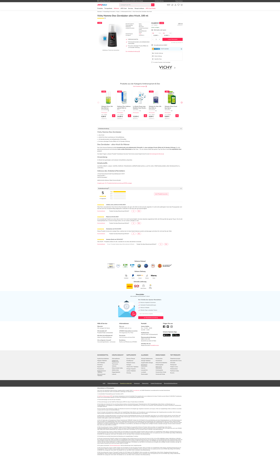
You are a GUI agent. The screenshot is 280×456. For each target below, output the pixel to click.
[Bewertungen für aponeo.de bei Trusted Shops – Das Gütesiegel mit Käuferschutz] (111, 265)
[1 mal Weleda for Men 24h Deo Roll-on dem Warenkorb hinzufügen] (161, 115)
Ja (133, 211)
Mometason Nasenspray (144, 365)
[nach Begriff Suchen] (152, 4)
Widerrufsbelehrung (112, 383)
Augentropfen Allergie (147, 362)
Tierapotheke (108, 8)
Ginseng (129, 373)
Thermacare (115, 364)
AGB (104, 383)
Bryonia (172, 373)
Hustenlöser (159, 360)
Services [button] (130, 8)
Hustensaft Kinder (160, 374)
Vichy (140, 33)
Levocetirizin (144, 370)
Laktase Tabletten (131, 371)
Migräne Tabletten (102, 360)
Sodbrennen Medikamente (115, 361)
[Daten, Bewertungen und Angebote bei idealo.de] (146, 266)
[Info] (181, 49)
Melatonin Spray (131, 362)
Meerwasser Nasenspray (159, 367)
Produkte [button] (100, 8)
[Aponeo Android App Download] (176, 335)
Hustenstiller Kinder (161, 372)
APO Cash (124, 8)
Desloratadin (144, 374)
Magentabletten (116, 372)
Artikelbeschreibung (103, 128)
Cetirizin (143, 368)
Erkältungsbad (159, 365)
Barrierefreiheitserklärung (170, 383)
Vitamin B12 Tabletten (132, 367)
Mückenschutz (174, 369)
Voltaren (114, 366)
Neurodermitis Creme (175, 360)
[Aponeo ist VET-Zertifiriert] (132, 266)
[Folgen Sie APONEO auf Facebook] (164, 326)
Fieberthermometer (175, 358)
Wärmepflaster (116, 358)
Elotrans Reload (131, 358)
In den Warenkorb (172, 39)
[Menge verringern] (153, 39)
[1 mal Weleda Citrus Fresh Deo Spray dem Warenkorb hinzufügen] (177, 115)
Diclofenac (100, 365)
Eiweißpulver (130, 360)
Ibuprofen (99, 367)
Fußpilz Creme (174, 367)
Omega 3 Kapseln (131, 369)
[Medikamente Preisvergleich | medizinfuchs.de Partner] (153, 266)
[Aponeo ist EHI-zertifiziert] (118, 266)
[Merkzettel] (178, 5)
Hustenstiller (159, 358)
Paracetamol (100, 369)
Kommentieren (101, 211)
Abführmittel (115, 370)
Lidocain (114, 374)
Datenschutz (145, 383)
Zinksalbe (172, 362)
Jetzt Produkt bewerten (161, 194)
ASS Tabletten (101, 362)
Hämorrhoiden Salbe (117, 368)
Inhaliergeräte (159, 370)
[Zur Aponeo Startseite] (102, 5)
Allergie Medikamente (147, 358)
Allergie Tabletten (145, 360)
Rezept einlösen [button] (139, 8)
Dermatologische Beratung (157, 154)
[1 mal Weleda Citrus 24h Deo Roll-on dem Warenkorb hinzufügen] (113, 115)
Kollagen (129, 365)
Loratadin (143, 372)
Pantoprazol (173, 365)
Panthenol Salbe (174, 371)
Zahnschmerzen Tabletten (101, 374)
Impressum (137, 383)
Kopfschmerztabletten (103, 358)
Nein (139, 211)
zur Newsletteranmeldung (151, 317)
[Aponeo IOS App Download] (167, 335)
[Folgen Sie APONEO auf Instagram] (171, 326)
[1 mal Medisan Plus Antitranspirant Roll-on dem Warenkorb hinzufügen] (129, 115)
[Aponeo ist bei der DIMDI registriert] (125, 266)
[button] (116, 8)
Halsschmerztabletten (161, 362)
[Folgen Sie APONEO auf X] (168, 326)
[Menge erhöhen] (159, 39)
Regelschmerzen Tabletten (101, 371)
